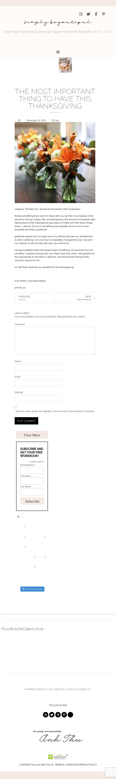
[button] (58, 51)
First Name (25, 476)
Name (18, 361)
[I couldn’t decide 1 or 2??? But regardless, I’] (42, 559)
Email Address (28, 465)
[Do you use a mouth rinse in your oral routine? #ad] (42, 539)
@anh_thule (102, 31)
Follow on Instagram (34, 589)
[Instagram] (81, 14)
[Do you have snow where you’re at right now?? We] (42, 549)
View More (32, 435)
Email (18, 376)
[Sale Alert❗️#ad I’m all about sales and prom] (21, 549)
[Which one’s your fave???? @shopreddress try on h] (31, 559)
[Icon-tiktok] (111, 14)
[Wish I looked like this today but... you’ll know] (31, 580)
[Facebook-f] (96, 14)
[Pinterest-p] (103, 14)
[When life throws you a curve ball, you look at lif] (42, 569)
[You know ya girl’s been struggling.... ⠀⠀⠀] (21, 580)
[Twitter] (88, 14)
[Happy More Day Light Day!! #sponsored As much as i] (31, 529)
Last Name (25, 486)
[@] (25, 518)
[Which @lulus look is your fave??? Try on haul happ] (31, 569)
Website (19, 392)
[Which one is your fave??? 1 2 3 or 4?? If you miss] (21, 539)
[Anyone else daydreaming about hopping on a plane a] (42, 529)
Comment (20, 324)
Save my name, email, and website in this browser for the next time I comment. (55, 411)
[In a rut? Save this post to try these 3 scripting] (21, 569)
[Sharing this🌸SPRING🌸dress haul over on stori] (21, 529)
